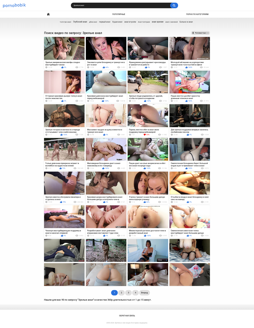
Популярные (118, 14)
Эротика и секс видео (123, 323)
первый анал (104, 22)
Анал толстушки (144, 22)
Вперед (144, 293)
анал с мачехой (171, 22)
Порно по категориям (197, 14)
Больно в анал (186, 22)
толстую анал (65, 22)
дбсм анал (93, 22)
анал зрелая (157, 22)
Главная (48, 14)
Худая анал (117, 22)
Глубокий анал (80, 22)
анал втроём (130, 22)
